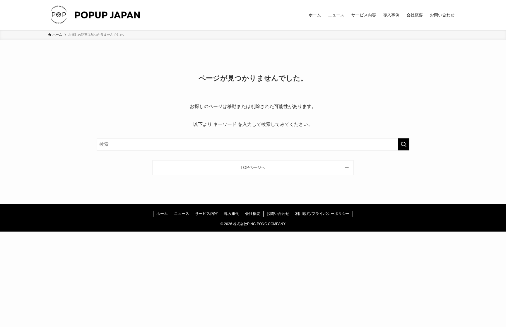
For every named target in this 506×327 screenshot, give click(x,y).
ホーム (162, 213)
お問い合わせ (277, 213)
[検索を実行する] (403, 144)
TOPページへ (252, 167)
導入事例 (231, 213)
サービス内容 (206, 213)
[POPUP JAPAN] (96, 15)
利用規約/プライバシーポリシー (322, 213)
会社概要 (252, 213)
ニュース (181, 213)
